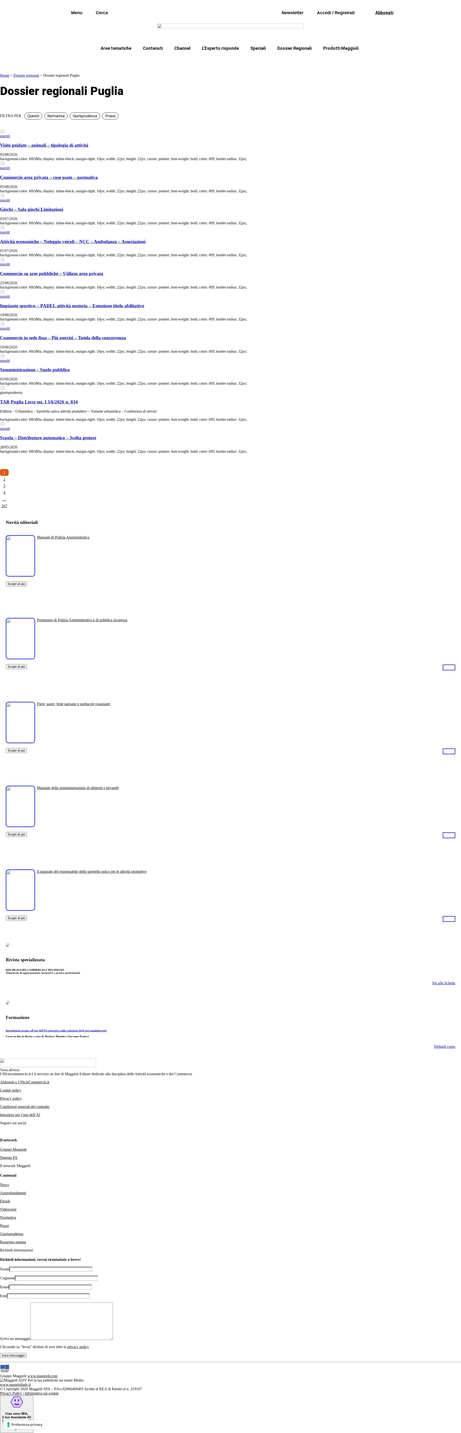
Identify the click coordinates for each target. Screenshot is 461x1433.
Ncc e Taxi (301, 59)
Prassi (4, 1226)
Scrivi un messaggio (15, 1339)
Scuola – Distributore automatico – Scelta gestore (48, 437)
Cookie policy (10, 1090)
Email (4, 1287)
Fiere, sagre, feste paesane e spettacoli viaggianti (73, 704)
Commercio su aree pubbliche (160, 59)
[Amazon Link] (449, 667)
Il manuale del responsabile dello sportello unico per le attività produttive (91, 871)
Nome (4, 1269)
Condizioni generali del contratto (24, 1107)
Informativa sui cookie (42, 1393)
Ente (3, 1296)
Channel (182, 48)
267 (4, 506)
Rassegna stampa (13, 1242)
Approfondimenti (13, 1193)
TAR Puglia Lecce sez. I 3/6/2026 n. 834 (39, 401)
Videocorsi (8, 1209)
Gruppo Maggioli (13, 1149)
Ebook (5, 1201)
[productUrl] (20, 575)
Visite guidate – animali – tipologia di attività (44, 145)
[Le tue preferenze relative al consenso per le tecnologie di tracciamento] (25, 1424)
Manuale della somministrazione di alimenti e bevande (78, 788)
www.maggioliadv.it (15, 1385)
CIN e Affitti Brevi (337, 59)
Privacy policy (11, 1098)
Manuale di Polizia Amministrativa (63, 537)
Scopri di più (16, 584)
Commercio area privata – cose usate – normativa (49, 177)
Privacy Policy (11, 1393)
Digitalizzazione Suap (215, 59)
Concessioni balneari (263, 59)
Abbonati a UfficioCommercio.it (24, 1082)
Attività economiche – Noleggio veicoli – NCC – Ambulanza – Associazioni (73, 241)
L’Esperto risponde (220, 48)
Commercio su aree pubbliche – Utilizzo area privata (51, 273)
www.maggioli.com (42, 1376)
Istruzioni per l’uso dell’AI (20, 1115)
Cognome (7, 1278)
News (4, 1185)
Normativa (8, 1217)
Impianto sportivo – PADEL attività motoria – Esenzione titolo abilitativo (72, 305)
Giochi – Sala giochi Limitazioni (31, 209)
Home (4, 75)
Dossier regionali (26, 75)
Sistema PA (9, 1158)
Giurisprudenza (11, 1234)
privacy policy (78, 1347)
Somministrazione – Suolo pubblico (35, 369)
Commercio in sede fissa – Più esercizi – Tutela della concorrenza (63, 337)
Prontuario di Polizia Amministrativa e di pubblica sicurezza (82, 620)
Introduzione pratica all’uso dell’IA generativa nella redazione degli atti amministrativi (56, 1030)
